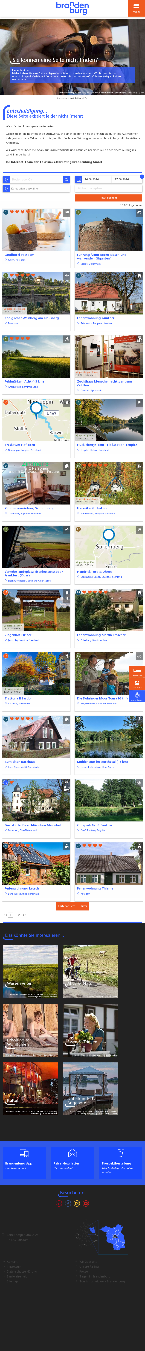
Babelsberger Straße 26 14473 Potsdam (23, 1238)
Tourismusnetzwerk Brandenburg (102, 1281)
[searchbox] (28, 179)
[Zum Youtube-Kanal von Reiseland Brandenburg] (85, 1204)
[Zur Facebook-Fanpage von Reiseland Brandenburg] (68, 1204)
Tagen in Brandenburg (95, 1276)
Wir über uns (88, 1262)
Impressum (14, 1267)
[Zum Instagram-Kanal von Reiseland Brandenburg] (76, 1204)
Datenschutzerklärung (22, 1271)
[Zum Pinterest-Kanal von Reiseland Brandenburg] (59, 1204)
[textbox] (24, 189)
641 (20, 915)
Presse (83, 1271)
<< (5, 915)
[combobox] (36, 179)
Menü (136, 12)
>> (24, 915)
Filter (84, 906)
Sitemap (12, 1281)
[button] (137, 684)
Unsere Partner (89, 1267)
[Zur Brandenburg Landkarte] (101, 1238)
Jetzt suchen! (109, 198)
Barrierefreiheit (17, 1276)
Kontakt (12, 1262)
